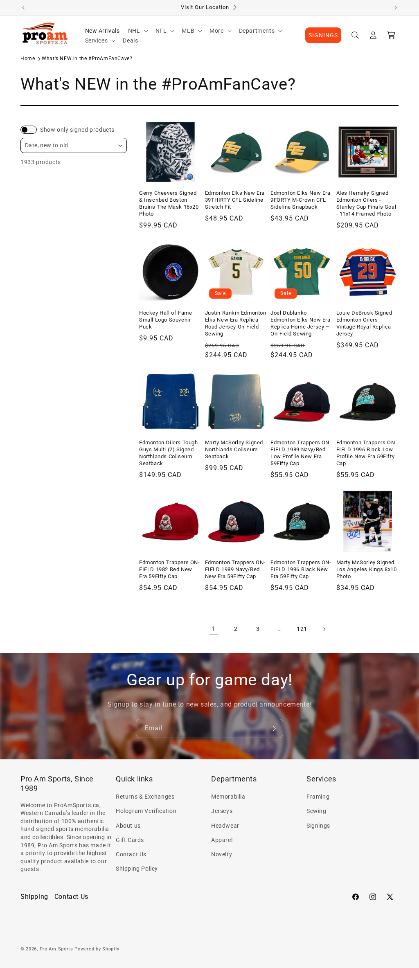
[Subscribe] (274, 728)
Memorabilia (228, 796)
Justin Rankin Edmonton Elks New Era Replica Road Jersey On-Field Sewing (235, 323)
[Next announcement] (396, 8)
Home (27, 58)
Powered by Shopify (96, 949)
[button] (137, 31)
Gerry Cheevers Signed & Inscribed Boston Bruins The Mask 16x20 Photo (169, 203)
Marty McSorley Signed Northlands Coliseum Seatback (234, 449)
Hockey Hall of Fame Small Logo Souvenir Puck (165, 320)
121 (302, 629)
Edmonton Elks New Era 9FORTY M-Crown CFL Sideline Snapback (300, 200)
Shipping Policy (137, 868)
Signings (318, 825)
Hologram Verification (146, 811)
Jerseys (221, 811)
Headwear (225, 825)
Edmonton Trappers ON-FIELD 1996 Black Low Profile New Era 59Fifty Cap (366, 452)
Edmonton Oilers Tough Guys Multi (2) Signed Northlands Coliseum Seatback (168, 452)
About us (128, 825)
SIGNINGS (323, 35)
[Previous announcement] (23, 8)
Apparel (221, 840)
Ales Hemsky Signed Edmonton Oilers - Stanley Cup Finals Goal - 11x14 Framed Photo (366, 203)
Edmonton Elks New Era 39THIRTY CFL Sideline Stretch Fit (235, 200)
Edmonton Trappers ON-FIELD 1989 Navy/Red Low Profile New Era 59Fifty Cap (300, 452)
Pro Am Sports (56, 949)
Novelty (221, 854)
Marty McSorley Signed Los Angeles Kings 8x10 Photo (366, 569)
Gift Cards (130, 840)
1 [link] (214, 629)
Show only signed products (77, 129)
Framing (317, 796)
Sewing (316, 811)
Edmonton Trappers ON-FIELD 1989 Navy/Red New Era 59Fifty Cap (235, 569)
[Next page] (324, 629)
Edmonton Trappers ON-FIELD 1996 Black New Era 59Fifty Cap (300, 569)
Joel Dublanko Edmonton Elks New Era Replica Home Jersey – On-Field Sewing (300, 323)
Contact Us (131, 854)
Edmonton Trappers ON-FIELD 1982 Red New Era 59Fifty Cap (169, 569)
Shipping (34, 896)
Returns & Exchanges (145, 796)
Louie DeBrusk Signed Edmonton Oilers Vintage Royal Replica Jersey (364, 323)
